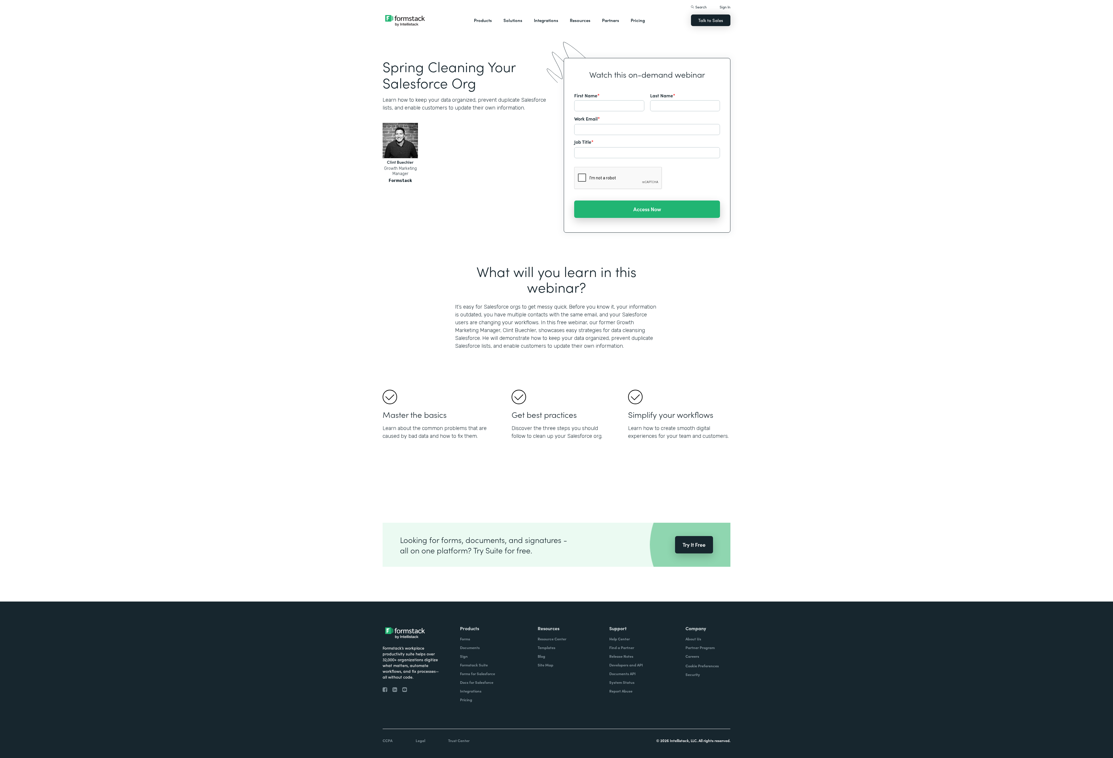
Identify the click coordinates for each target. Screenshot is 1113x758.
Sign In (725, 6)
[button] (483, 20)
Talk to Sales (710, 20)
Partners (610, 20)
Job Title (584, 142)
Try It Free (694, 544)
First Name (587, 95)
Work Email (587, 118)
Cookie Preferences (702, 665)
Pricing (638, 20)
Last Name (662, 95)
